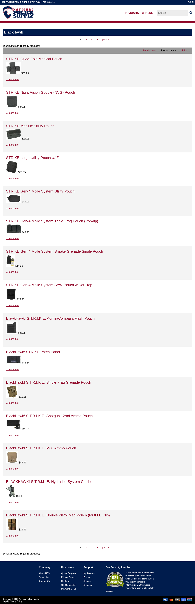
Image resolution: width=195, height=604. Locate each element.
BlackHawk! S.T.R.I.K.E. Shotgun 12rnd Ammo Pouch (49, 416)
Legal (5, 601)
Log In (190, 2)
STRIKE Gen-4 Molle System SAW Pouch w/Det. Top (49, 285)
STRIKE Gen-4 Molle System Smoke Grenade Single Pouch (54, 251)
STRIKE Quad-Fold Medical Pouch (34, 59)
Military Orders (68, 577)
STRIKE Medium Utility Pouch (30, 126)
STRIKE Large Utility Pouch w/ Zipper (36, 158)
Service (87, 581)
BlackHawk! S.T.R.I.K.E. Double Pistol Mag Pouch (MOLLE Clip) (58, 515)
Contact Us (44, 581)
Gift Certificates (68, 585)
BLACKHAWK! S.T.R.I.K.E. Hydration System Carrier (49, 482)
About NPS (44, 573)
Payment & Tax (68, 589)
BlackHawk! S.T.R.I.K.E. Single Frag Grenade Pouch (48, 382)
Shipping (87, 585)
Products (132, 13)
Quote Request (68, 573)
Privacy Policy (15, 601)
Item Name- (149, 50)
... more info (12, 79)
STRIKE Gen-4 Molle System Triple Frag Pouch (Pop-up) (52, 221)
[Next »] (105, 40)
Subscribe (44, 577)
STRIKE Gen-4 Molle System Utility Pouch (40, 191)
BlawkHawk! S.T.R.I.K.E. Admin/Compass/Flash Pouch (50, 318)
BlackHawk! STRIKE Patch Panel (33, 352)
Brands (147, 13)
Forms (86, 577)
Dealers (65, 581)
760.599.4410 (49, 2)
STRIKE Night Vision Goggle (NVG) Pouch (40, 92)
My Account (89, 573)
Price (184, 50)
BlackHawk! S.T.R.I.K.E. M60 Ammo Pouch (41, 448)
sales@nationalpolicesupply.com (21, 2)
